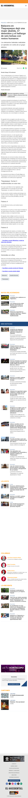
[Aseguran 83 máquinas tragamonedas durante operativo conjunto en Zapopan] (5, 334)
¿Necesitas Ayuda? (14, 780)
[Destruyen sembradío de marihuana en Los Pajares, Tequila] (5, 591)
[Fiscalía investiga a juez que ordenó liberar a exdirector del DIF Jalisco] (5, 442)
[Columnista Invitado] (3, 578)
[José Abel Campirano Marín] (3, 558)
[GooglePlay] (21, 784)
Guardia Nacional (14, 275)
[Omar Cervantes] (3, 565)
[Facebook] (7, 784)
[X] (10, 784)
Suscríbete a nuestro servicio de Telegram (12, 268)
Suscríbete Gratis (14, 684)
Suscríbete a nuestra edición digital (11, 271)
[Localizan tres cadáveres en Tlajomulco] (5, 297)
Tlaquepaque (5, 279)
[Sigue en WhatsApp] (24, 68)
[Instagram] (13, 784)
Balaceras (4, 275)
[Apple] (18, 784)
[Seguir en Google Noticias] (26, 68)
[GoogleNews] (15, 784)
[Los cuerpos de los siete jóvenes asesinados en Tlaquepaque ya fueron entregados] (5, 304)
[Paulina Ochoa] (3, 572)
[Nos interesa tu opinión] (14, 759)
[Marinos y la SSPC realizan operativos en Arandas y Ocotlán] (5, 381)
